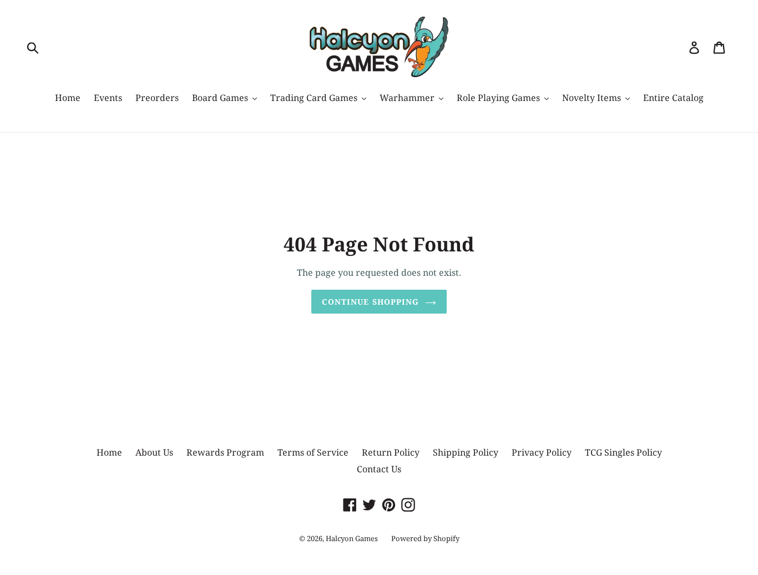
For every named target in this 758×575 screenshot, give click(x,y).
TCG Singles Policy (623, 452)
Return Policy (391, 452)
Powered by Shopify (425, 538)
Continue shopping (370, 301)
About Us (154, 452)
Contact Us (379, 469)
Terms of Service (312, 452)
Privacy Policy (542, 452)
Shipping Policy (465, 452)
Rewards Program (225, 452)
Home (109, 452)
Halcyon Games (352, 538)
